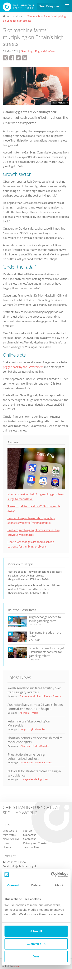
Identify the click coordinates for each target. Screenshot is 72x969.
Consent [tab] (13, 885)
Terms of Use (31, 847)
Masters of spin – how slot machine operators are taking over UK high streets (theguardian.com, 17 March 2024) (34, 575)
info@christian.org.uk (23, 866)
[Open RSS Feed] (24, 57)
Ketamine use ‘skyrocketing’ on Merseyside (28, 723)
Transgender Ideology (30, 696)
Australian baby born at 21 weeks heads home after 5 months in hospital (35, 707)
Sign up (27, 830)
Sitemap (7, 847)
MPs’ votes (9, 834)
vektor (16, 966)
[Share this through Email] (18, 57)
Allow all (36, 931)
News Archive (11, 838)
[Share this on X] (5, 57)
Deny (36, 956)
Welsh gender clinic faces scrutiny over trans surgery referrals (34, 690)
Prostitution (27, 762)
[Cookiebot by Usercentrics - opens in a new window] (51, 874)
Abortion (24, 712)
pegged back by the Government (23, 367)
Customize (34, 943)
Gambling (26, 51)
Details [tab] (36, 885)
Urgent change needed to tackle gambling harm (45, 618)
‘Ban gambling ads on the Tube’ (45, 634)
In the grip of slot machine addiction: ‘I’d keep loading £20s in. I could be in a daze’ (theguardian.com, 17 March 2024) (34, 588)
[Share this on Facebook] (11, 57)
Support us (29, 834)
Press (6, 843)
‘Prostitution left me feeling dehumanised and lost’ (26, 756)
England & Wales (45, 51)
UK (46, 779)
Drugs (23, 729)
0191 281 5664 (16, 862)
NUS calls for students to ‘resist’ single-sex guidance (34, 773)
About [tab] (59, 885)
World (34, 712)
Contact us (29, 838)
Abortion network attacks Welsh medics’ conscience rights (35, 740)
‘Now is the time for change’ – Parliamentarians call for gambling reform (46, 652)
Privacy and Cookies (35, 843)
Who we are (10, 830)
